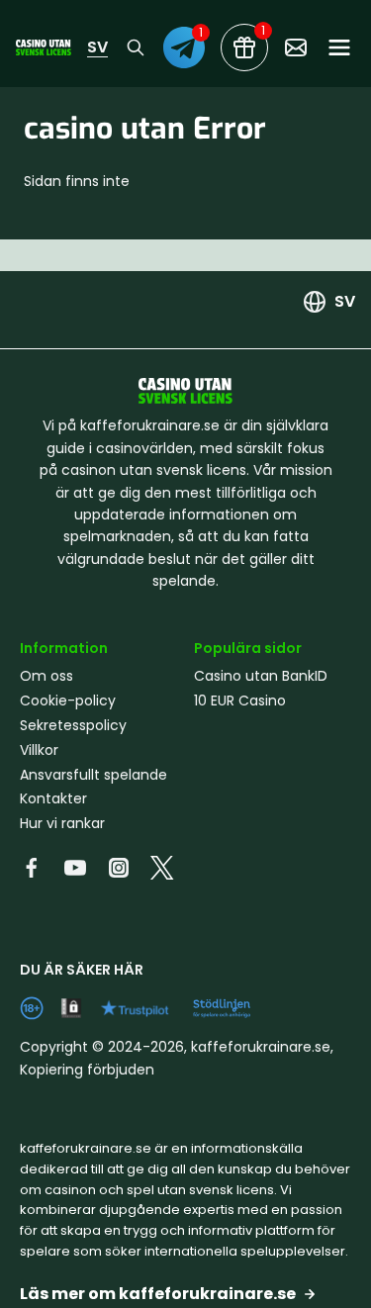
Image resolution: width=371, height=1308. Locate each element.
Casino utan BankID (260, 676)
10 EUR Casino (240, 700)
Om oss (46, 676)
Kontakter (53, 798)
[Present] (244, 47)
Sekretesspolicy (73, 725)
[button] (185, 1294)
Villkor (39, 750)
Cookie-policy (68, 700)
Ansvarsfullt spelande (93, 775)
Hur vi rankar (62, 823)
